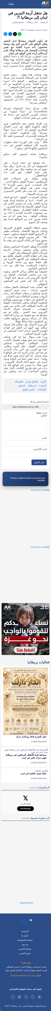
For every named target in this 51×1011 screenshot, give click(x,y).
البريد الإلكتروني (40, 449)
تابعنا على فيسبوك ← (25, 903)
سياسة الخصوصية (25, 940)
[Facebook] (10, 34)
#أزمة (43, 381)
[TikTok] (19, 997)
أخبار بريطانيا (32, 22)
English (11, 4)
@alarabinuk (25, 809)
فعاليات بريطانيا (38, 662)
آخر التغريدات (39, 787)
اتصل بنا (24, 935)
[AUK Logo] (25, 921)
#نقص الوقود (28, 389)
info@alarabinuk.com (20, 975)
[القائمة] (4, 4)
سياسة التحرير (25, 949)
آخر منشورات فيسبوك (35, 818)
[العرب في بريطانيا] (45, 4)
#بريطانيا (32, 385)
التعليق (44, 415)
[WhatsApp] (20, 34)
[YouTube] (33, 997)
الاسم (44, 438)
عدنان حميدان (41, 30)
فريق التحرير (24, 953)
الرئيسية (43, 22)
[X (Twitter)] (15, 34)
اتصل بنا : (36, 975)
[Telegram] (5, 34)
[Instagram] (26, 997)
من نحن (25, 944)
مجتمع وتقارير (18, 22)
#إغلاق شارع (32, 381)
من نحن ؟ (25, 962)
